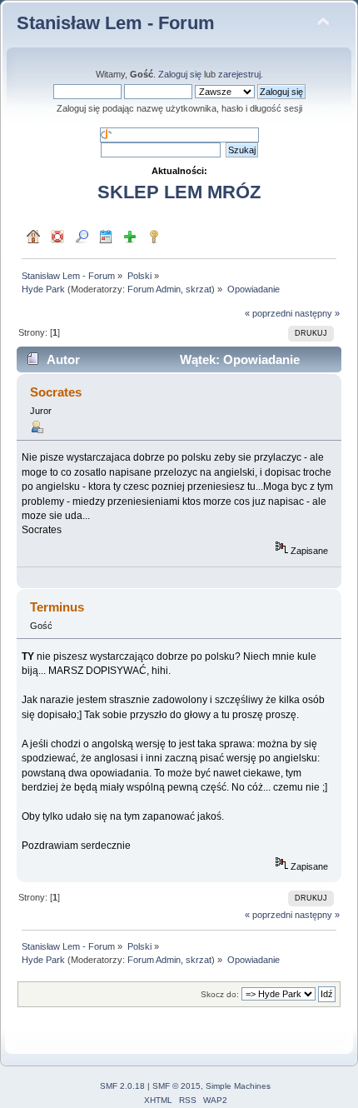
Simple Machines (238, 1086)
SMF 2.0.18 (122, 1086)
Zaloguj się (179, 74)
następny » (317, 313)
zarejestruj (239, 74)
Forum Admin (154, 289)
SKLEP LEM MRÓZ (179, 192)
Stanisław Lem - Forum (116, 22)
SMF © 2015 (176, 1086)
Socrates (56, 392)
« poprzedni (268, 313)
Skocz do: (220, 994)
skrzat (198, 289)
